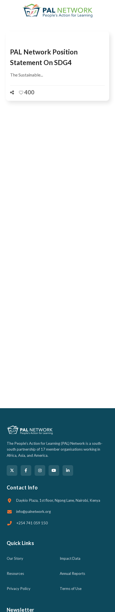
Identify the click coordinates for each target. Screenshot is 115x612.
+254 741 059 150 (32, 523)
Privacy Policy (18, 588)
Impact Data (70, 558)
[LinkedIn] (68, 470)
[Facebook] (26, 470)
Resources (15, 573)
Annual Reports (72, 573)
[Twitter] (12, 470)
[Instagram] (40, 470)
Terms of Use (71, 588)
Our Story (15, 558)
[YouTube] (54, 470)
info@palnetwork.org (33, 511)
